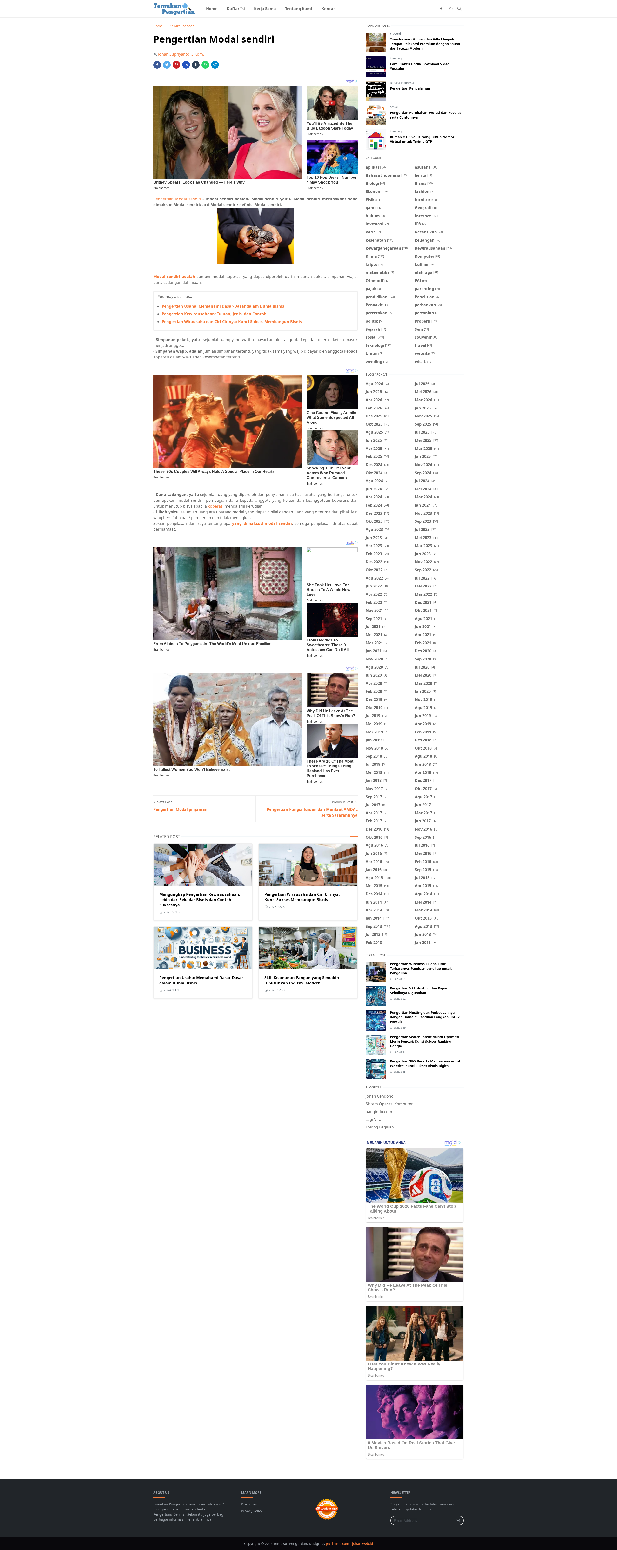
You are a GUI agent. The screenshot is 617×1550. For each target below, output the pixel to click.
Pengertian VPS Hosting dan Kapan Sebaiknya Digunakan (419, 990)
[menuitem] (211, 8)
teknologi (396, 58)
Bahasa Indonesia (402, 83)
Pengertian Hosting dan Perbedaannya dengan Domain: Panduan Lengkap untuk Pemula (425, 1017)
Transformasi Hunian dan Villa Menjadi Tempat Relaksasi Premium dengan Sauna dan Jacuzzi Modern (425, 44)
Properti (395, 34)
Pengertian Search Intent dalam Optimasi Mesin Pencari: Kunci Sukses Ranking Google (424, 1041)
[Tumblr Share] (196, 65)
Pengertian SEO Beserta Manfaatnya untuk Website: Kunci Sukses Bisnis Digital (425, 1063)
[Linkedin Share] (186, 65)
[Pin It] (176, 65)
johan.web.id (362, 1543)
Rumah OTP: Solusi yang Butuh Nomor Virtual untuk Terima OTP (422, 139)
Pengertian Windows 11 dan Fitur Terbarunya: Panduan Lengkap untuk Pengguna (421, 968)
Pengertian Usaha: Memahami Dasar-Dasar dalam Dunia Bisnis (223, 306)
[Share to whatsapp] (205, 65)
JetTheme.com (337, 1543)
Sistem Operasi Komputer (389, 1104)
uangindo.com (379, 1111)
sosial (394, 107)
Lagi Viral (374, 1119)
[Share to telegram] (215, 65)
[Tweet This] (167, 65)
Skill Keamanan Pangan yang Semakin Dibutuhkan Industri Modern (301, 980)
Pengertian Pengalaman (410, 88)
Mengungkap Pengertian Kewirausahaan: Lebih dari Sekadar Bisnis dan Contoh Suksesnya (199, 900)
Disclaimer (249, 1504)
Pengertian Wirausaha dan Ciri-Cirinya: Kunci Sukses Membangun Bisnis (232, 321)
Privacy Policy (251, 1511)
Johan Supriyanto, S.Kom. (181, 54)
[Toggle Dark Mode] (451, 9)
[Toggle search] (459, 8)
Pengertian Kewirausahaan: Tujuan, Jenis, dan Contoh (214, 314)
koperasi (216, 506)
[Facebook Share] (157, 65)
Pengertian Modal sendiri (177, 199)
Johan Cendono (380, 1096)
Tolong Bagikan (380, 1127)
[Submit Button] (458, 1520)
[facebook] (441, 9)
